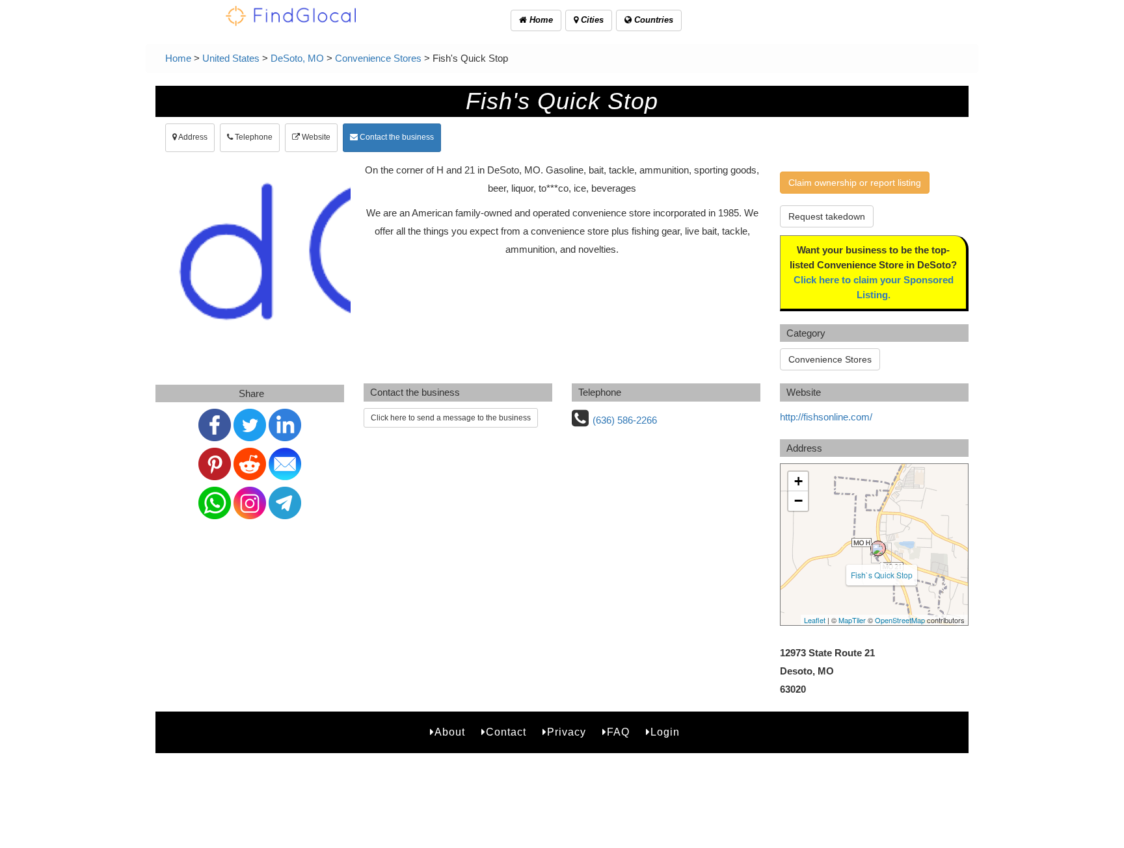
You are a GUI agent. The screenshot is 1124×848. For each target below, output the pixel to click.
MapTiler (852, 620)
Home (540, 20)
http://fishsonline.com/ (826, 416)
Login (665, 732)
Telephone (253, 137)
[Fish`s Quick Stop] (878, 548)
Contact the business (396, 137)
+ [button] (798, 481)
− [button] (798, 501)
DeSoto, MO (297, 58)
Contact (506, 732)
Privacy (566, 732)
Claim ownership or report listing (854, 182)
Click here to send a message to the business (451, 417)
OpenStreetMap (900, 620)
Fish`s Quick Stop (882, 574)
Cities (591, 20)
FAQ (618, 732)
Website (315, 137)
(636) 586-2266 (625, 420)
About (450, 732)
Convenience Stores (378, 58)
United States (231, 58)
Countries (652, 20)
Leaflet (814, 620)
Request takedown (826, 216)
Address (192, 137)
